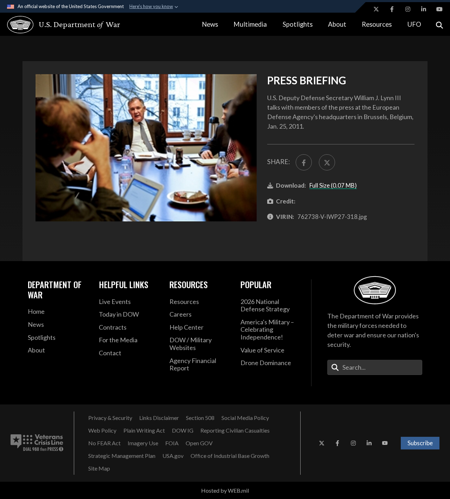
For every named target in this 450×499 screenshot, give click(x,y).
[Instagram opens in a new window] (408, 9)
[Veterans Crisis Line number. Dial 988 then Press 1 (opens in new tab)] (37, 443)
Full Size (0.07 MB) (333, 185)
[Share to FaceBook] (304, 162)
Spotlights (298, 24)
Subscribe (420, 443)
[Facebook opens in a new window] (392, 9)
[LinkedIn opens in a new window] (423, 9)
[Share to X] (327, 162)
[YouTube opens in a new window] (439, 9)
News (210, 24)
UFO (414, 24)
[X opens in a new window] (376, 9)
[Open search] (439, 24)
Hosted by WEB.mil (225, 490)
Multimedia (250, 24)
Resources (377, 24)
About (337, 24)
